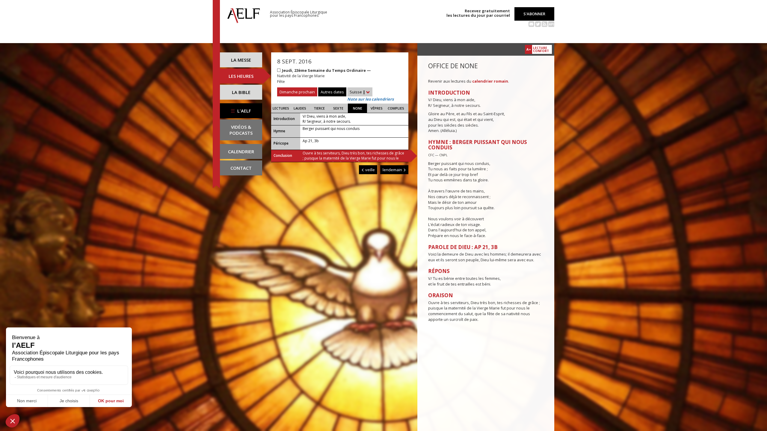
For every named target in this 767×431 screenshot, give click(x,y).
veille (369, 169)
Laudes (300, 108)
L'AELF (243, 111)
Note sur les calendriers (370, 99)
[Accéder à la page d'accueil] (243, 14)
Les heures (241, 76)
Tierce (319, 108)
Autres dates (332, 92)
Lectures (281, 108)
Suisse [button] (357, 92)
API (551, 24)
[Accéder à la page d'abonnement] (531, 23)
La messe (241, 60)
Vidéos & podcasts (241, 130)
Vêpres (377, 108)
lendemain (393, 169)
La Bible (241, 92)
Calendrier (241, 151)
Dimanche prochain (297, 92)
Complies (396, 108)
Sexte (338, 108)
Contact (241, 168)
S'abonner (534, 13)
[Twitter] (538, 23)
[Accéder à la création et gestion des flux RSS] (544, 23)
